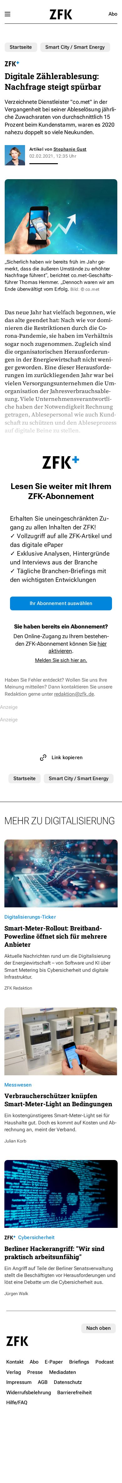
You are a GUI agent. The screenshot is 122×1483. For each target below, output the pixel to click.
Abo (113, 14)
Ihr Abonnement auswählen (61, 603)
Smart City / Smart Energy (75, 47)
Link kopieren (67, 757)
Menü (7, 14)
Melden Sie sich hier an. (61, 660)
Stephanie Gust (70, 149)
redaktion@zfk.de (74, 694)
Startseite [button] (60, 14)
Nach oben (98, 1328)
